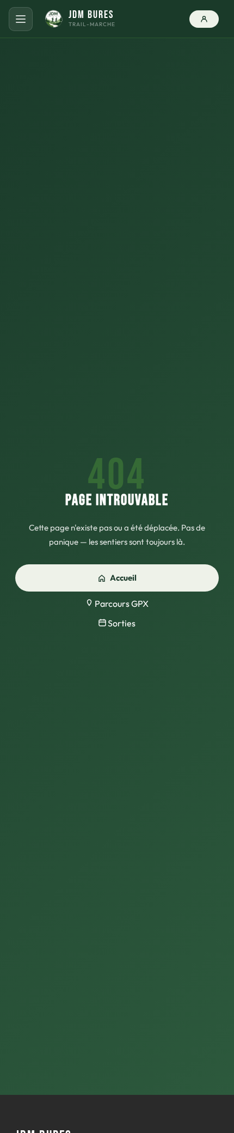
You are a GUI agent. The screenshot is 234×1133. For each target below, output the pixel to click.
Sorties (121, 623)
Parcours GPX (121, 603)
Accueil (123, 577)
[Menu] (21, 19)
